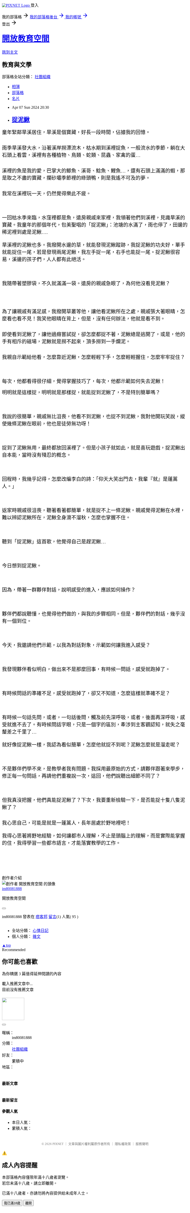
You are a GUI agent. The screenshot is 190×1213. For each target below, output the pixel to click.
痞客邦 (42, 917)
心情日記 (40, 930)
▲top (6, 945)
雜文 (37, 936)
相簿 (16, 87)
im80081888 (12, 889)
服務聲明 (142, 1144)
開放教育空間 (25, 38)
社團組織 (42, 77)
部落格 (18, 93)
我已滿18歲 (12, 1203)
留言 (52, 917)
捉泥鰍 (21, 119)
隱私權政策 (123, 1144)
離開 (28, 1203)
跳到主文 (10, 52)
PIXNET (58, 1144)
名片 (16, 99)
